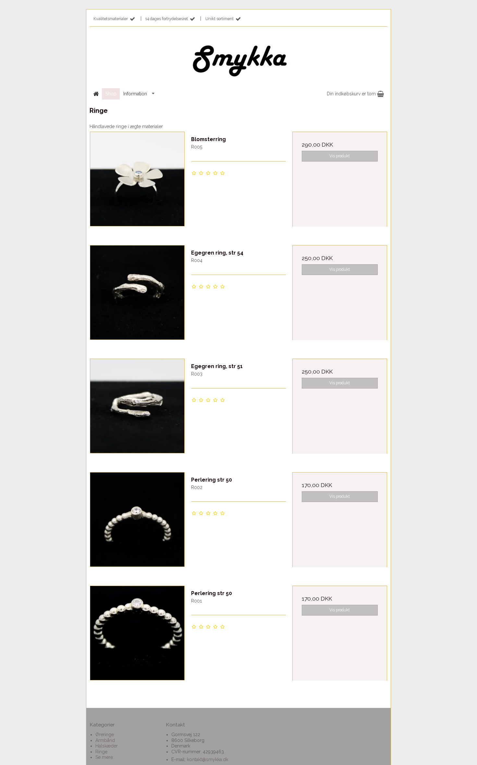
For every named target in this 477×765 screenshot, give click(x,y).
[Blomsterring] (137, 179)
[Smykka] (238, 58)
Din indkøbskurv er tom (352, 93)
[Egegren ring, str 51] (137, 406)
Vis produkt (339, 155)
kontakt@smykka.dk (207, 759)
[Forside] (96, 94)
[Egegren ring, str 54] (137, 292)
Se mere (104, 757)
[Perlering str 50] (137, 519)
